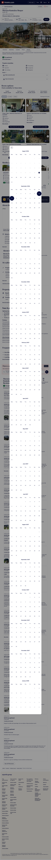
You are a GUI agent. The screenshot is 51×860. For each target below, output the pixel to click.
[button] (34, 158)
